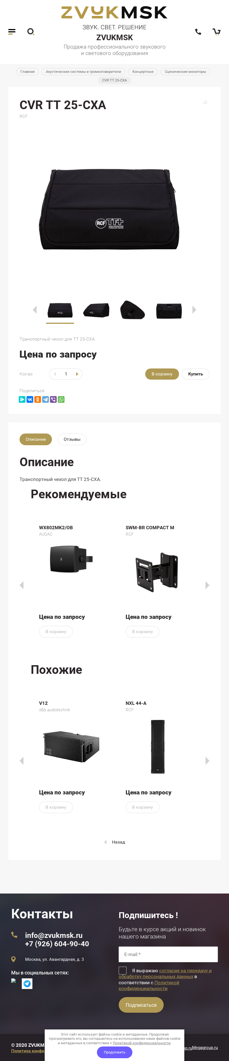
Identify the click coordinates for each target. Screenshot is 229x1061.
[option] (114, 207)
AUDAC (46, 534)
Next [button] (194, 310)
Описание (36, 439)
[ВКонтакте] (30, 399)
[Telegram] (45, 399)
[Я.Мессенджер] (22, 399)
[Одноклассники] (37, 399)
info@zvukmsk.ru (54, 935)
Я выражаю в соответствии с (165, 979)
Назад (118, 842)
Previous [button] (35, 310)
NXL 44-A (136, 703)
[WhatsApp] (61, 399)
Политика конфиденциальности (43, 1050)
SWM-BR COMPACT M (150, 527)
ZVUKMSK (114, 37)
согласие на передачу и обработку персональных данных (165, 973)
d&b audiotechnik (54, 709)
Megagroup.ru (205, 1047)
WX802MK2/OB (56, 527)
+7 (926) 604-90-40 (57, 944)
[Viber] (53, 399)
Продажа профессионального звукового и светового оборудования (115, 50)
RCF (23, 116)
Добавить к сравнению (205, 102)
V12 (43, 703)
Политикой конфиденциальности (149, 985)
